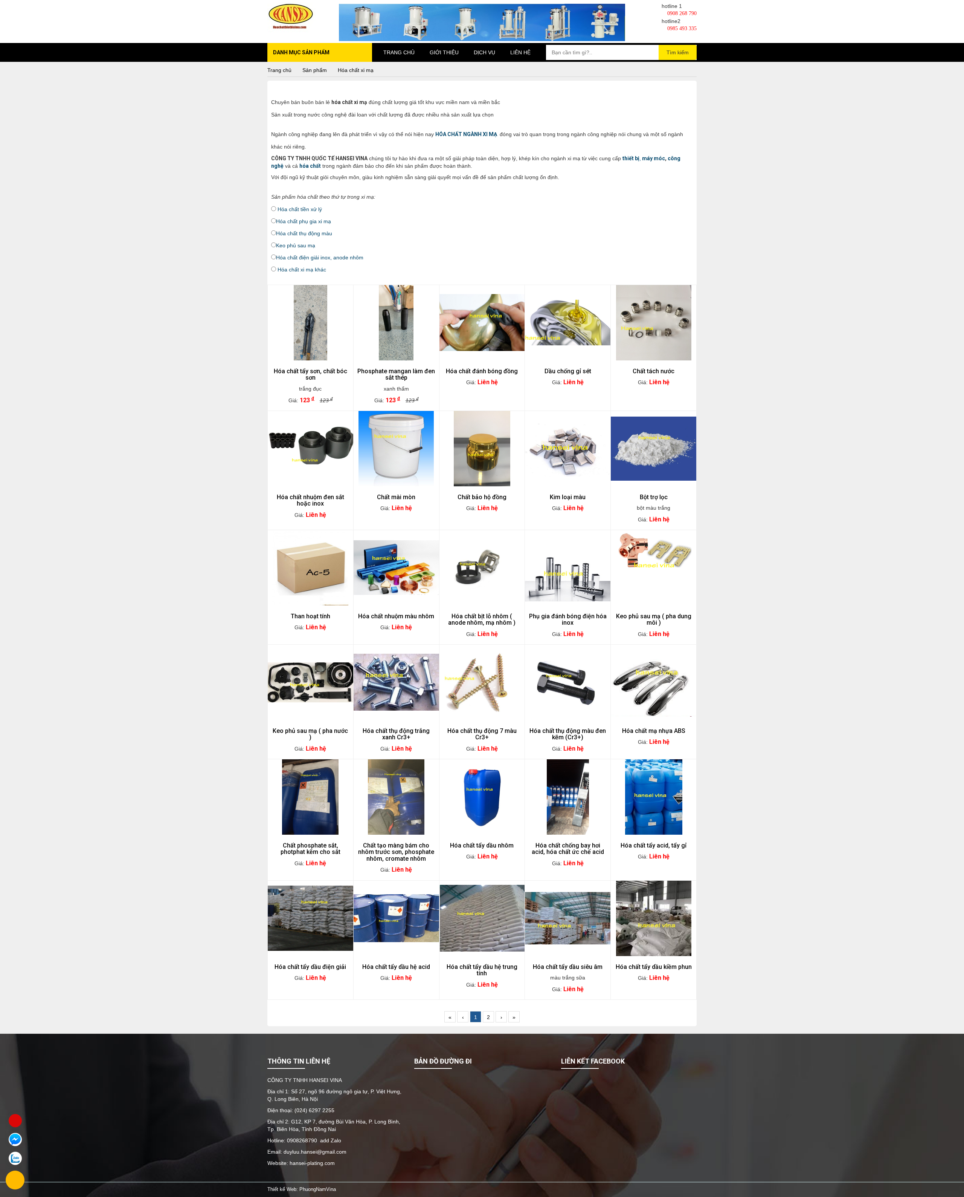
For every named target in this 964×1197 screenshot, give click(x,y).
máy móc (653, 158)
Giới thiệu (444, 52)
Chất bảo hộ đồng (482, 497)
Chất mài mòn (396, 497)
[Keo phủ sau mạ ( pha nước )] (310, 682)
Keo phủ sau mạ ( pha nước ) (310, 734)
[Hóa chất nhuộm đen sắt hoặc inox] (310, 448)
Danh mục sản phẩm (301, 52)
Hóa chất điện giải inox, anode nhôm (319, 257)
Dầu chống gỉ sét (568, 371)
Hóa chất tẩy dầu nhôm (482, 845)
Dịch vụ (484, 52)
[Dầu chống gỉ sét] (567, 322)
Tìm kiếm (678, 52)
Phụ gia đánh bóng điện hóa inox (568, 619)
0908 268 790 (681, 13)
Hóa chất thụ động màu (304, 233)
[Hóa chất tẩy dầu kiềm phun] (653, 918)
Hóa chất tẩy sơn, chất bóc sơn (310, 374)
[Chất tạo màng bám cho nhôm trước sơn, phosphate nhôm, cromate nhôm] (396, 797)
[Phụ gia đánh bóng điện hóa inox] (567, 567)
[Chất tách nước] (653, 322)
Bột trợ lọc (654, 497)
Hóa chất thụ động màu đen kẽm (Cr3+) (567, 734)
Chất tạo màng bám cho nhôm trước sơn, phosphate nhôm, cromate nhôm (396, 852)
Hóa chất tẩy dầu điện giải (310, 967)
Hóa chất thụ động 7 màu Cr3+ (482, 734)
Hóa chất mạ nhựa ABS (653, 731)
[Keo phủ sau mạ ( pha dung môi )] (653, 567)
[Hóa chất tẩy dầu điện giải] (310, 918)
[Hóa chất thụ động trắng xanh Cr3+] (396, 682)
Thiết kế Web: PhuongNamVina (301, 1189)
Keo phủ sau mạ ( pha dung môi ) (653, 619)
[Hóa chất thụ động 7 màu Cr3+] (482, 682)
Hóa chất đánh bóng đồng (482, 371)
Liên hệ (520, 52)
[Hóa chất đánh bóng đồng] (482, 322)
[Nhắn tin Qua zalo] (15, 1158)
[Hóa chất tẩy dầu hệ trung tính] (482, 918)
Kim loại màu (568, 497)
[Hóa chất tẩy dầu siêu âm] (567, 918)
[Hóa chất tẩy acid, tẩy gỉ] (653, 797)
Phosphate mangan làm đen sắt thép (396, 374)
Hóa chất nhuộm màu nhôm (396, 616)
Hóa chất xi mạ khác (303, 270)
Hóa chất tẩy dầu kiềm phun (654, 967)
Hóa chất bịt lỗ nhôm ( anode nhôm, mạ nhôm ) (482, 619)
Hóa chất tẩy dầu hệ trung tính (482, 970)
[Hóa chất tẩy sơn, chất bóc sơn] (310, 322)
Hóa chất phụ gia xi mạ (303, 221)
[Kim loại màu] (567, 448)
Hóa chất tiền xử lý (300, 209)
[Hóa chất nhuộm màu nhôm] (396, 567)
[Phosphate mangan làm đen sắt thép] (396, 322)
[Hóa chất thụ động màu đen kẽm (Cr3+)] (567, 682)
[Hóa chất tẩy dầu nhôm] (482, 797)
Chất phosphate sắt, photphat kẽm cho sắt (310, 848)
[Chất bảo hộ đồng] (482, 448)
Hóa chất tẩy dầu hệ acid (396, 967)
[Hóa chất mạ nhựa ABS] (653, 682)
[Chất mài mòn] (396, 448)
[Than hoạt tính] (310, 567)
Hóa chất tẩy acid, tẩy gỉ (653, 845)
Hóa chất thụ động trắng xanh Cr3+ (396, 734)
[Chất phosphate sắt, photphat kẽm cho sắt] (310, 797)
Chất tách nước (653, 371)
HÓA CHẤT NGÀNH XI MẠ (466, 134)
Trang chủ (399, 52)
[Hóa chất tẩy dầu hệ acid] (396, 918)
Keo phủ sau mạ (295, 245)
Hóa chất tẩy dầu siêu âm (567, 967)
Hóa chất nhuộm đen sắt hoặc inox (310, 500)
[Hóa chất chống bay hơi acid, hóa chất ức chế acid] (567, 797)
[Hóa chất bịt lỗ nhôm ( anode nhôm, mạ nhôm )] (482, 567)
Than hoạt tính (310, 616)
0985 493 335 (681, 28)
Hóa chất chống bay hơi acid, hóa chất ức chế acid (568, 848)
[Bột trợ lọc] (653, 448)
